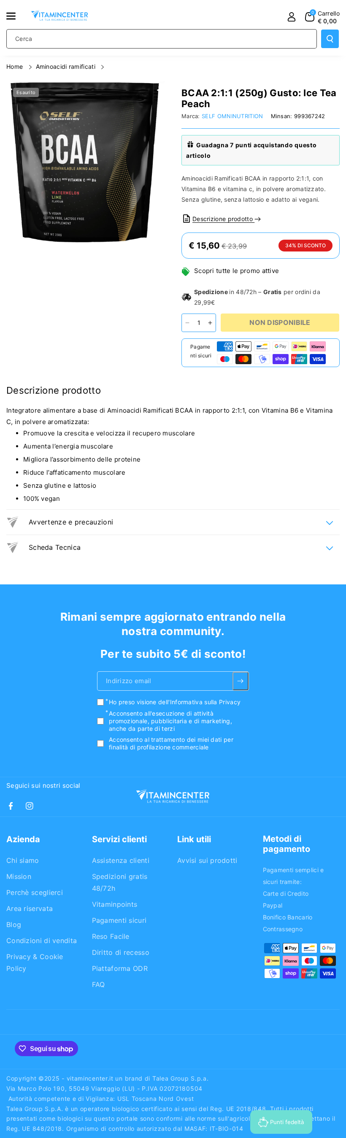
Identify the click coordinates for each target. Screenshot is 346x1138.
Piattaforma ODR (120, 968)
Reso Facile (111, 936)
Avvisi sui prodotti (207, 860)
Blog (13, 924)
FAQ (98, 984)
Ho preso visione (175, 702)
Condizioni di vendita (41, 940)
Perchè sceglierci (34, 892)
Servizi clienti (119, 839)
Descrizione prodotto (223, 218)
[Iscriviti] (240, 681)
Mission (18, 876)
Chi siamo (22, 860)
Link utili (194, 839)
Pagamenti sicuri (119, 920)
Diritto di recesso (120, 952)
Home (15, 66)
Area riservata (29, 908)
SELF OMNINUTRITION (232, 116)
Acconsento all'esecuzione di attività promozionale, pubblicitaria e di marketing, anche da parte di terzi (170, 721)
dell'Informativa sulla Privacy (199, 702)
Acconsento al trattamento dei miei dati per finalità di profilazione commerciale (171, 743)
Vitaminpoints (115, 904)
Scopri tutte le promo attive (236, 271)
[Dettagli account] (291, 17)
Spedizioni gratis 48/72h (120, 882)
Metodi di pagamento (286, 844)
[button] (15, 16)
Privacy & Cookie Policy (34, 962)
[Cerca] (330, 39)
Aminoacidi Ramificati (66, 66)
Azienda (23, 839)
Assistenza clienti (120, 860)
